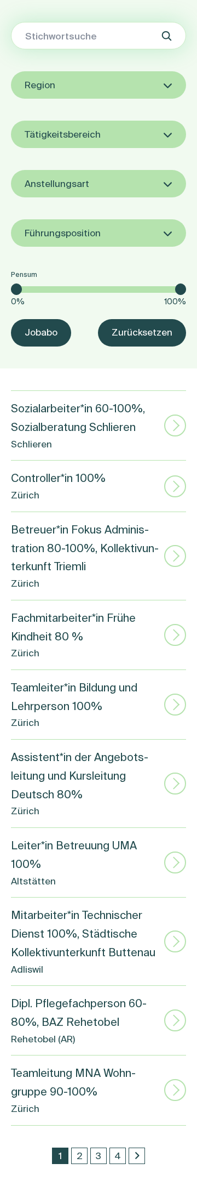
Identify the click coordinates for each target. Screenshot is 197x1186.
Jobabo (41, 332)
